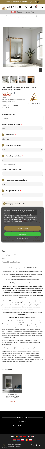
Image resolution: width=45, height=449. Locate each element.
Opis (3, 251)
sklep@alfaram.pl (28, 309)
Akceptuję (22, 234)
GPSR (4, 258)
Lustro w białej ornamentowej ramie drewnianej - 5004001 (12, 396)
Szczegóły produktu (9, 255)
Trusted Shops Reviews (11, 262)
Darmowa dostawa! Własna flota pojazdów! (21, 2)
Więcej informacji (22, 238)
